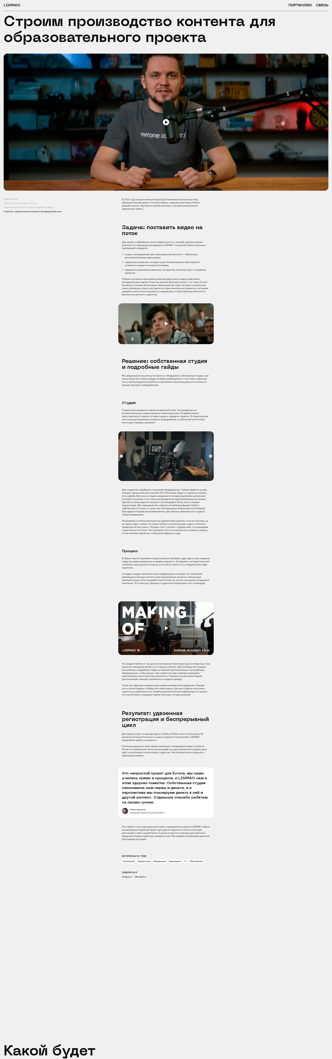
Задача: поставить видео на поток (20, 203)
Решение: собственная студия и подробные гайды (28, 207)
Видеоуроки (175, 861)
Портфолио (300, 5)
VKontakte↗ (141, 877)
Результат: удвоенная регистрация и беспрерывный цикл (32, 211)
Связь (322, 5)
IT (185, 861)
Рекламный (128, 861)
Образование (196, 861)
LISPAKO (12, 5)
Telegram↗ (127, 877)
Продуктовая (144, 861)
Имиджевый (160, 861)
